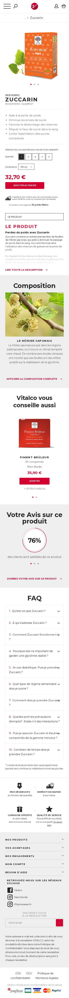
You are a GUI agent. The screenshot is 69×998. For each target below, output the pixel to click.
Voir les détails (49, 199)
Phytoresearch (22, 904)
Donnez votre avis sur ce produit (32, 579)
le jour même (49, 794)
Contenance (11, 167)
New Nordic (12, 95)
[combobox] (26, 167)
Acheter (34, 481)
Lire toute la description (24, 270)
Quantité (9, 156)
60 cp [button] (24, 166)
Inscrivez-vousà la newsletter (34, 914)
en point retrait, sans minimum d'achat (20, 818)
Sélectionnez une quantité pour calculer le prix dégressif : (32, 149)
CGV (18, 973)
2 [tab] (34, 84)
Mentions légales (46, 978)
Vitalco (18, 890)
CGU (29, 973)
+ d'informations (34, 488)
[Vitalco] (34, 7)
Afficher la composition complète (32, 379)
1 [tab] (31, 84)
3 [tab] (38, 84)
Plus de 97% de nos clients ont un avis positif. (49, 820)
